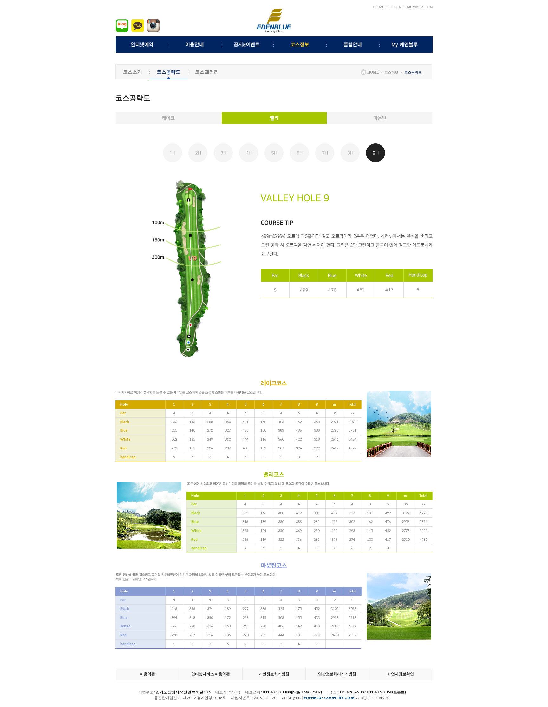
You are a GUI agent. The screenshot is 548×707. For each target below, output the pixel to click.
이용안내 (194, 44)
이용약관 (147, 673)
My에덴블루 (406, 44)
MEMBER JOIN (420, 6)
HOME (378, 6)
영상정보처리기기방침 (337, 673)
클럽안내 (353, 44)
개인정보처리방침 (274, 673)
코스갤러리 (207, 72)
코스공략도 (168, 72)
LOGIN (395, 6)
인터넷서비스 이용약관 (210, 673)
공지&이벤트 (247, 44)
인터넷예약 (142, 44)
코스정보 (300, 44)
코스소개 (132, 72)
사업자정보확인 (400, 673)
